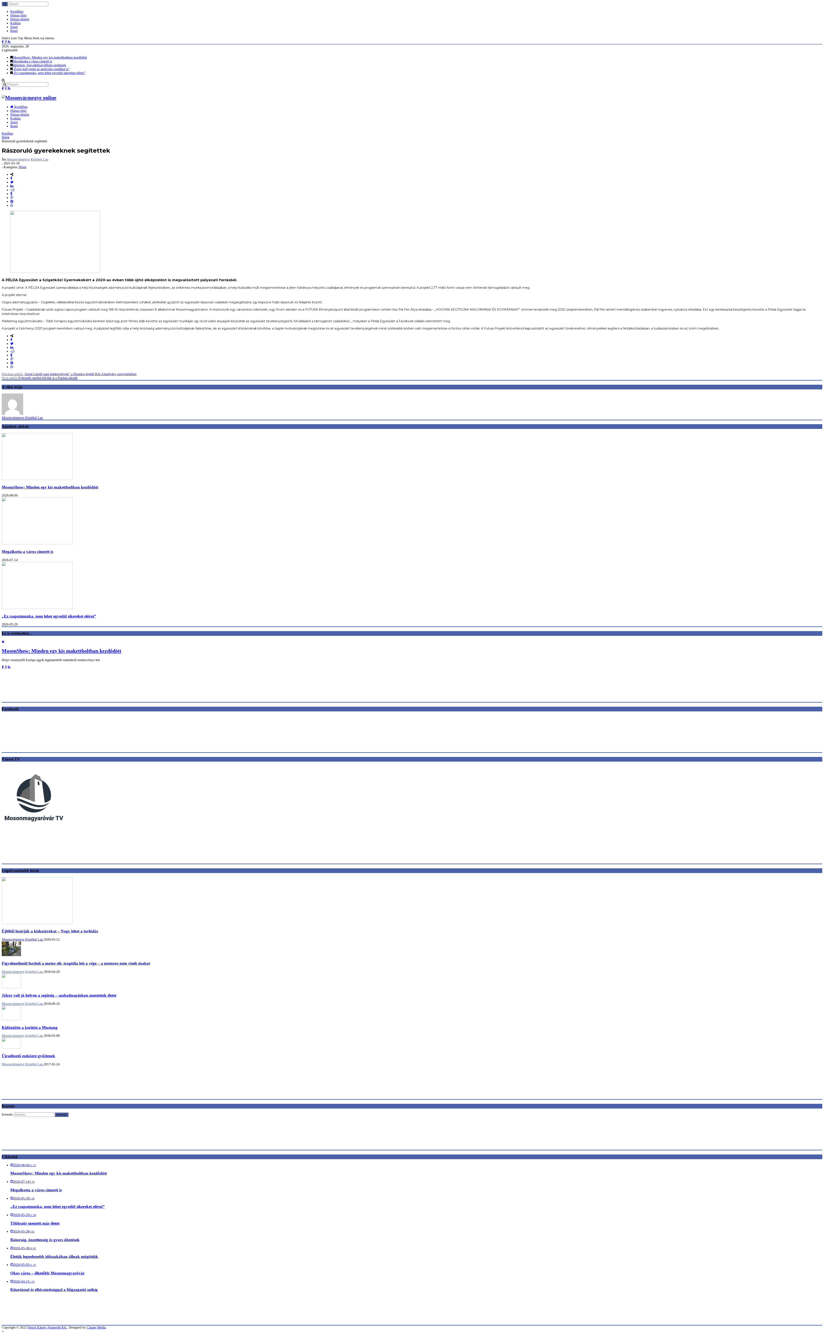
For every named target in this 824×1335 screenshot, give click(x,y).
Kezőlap (7, 133)
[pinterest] (11, 201)
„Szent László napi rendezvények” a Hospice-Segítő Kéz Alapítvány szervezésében (69, 374)
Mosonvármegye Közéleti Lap (27, 159)
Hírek (5, 137)
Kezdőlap (16, 11)
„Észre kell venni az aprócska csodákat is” (41, 69)
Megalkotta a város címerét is (32, 61)
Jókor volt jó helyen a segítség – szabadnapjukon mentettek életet (59, 995)
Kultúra (15, 23)
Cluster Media (96, 1327)
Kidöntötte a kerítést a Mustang (30, 1027)
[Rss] (9, 42)
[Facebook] (3, 42)
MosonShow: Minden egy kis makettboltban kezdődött (50, 57)
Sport (14, 27)
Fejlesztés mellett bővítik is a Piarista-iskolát (39, 378)
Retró (14, 31)
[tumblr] (11, 194)
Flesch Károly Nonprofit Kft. (47, 1327)
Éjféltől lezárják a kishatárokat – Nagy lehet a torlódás (50, 931)
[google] (12, 197)
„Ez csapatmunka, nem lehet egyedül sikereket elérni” (49, 73)
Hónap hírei (18, 15)
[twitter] (12, 182)
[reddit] (12, 190)
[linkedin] (11, 186)
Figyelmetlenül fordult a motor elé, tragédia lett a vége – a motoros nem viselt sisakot (76, 963)
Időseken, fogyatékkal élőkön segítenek (39, 65)
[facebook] (11, 178)
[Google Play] (6, 42)
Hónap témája (19, 19)
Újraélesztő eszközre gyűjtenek (28, 1056)
